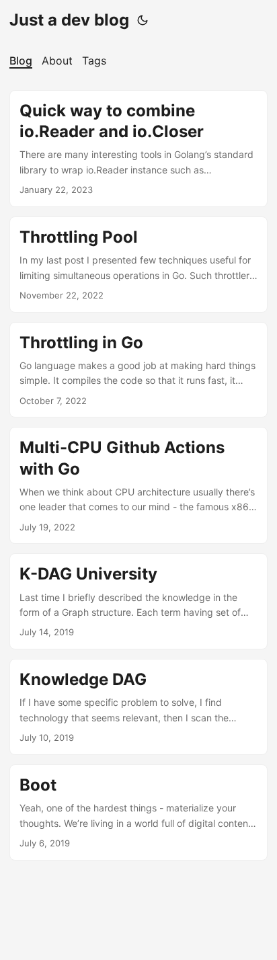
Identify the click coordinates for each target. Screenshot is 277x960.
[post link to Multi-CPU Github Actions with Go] (138, 485)
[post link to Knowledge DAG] (138, 706)
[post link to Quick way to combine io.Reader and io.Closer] (138, 148)
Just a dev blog (69, 20)
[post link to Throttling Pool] (138, 264)
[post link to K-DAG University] (138, 601)
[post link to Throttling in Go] (138, 370)
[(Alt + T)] (142, 20)
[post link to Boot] (138, 812)
